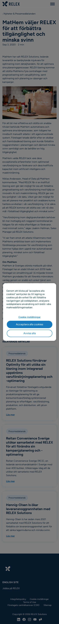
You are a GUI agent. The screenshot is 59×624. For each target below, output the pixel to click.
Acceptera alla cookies (29, 324)
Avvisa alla (29, 333)
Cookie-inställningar (29, 317)
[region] (29, 312)
